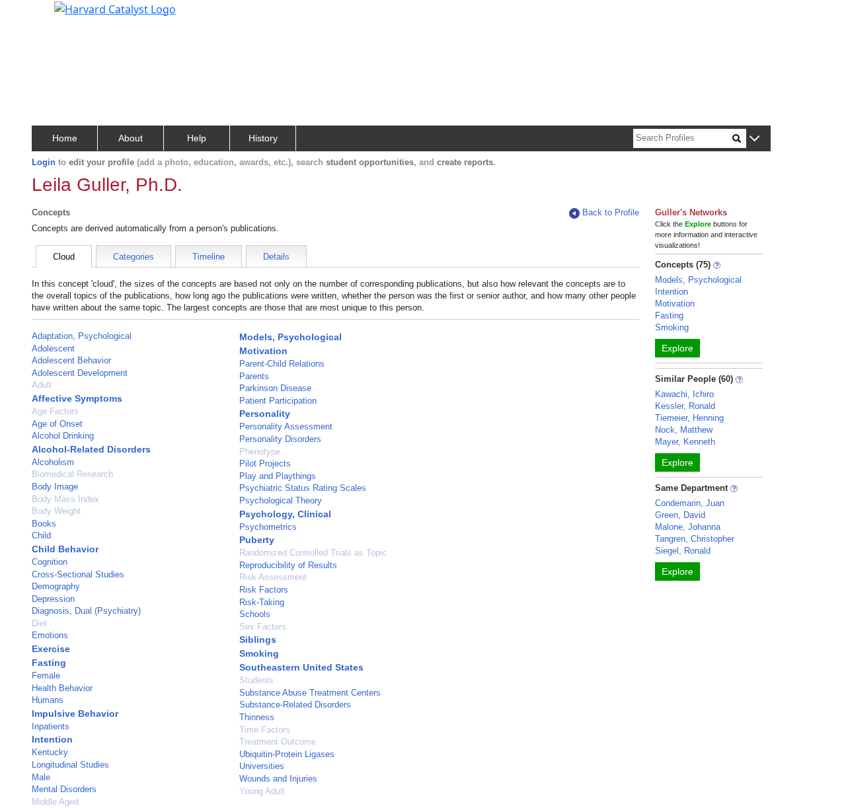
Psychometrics (268, 527)
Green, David (680, 515)
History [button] (263, 138)
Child (41, 535)
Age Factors (55, 411)
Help (196, 138)
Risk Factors (263, 590)
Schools (254, 614)
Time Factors (264, 730)
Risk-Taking (261, 602)
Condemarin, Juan (689, 503)
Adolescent (53, 348)
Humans (47, 700)
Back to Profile (610, 212)
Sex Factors (262, 627)
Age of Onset (57, 424)
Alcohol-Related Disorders (91, 449)
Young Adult (262, 791)
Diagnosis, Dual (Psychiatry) (86, 611)
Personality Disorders (280, 439)
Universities (261, 766)
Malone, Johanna (687, 527)
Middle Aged (55, 802)
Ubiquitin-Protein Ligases (286, 754)
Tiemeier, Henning (689, 418)
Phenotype (259, 452)
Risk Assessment (273, 577)
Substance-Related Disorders (295, 705)
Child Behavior (65, 549)
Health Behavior (62, 688)
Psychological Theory (280, 500)
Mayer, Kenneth (685, 442)
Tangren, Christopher (694, 539)
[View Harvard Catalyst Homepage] (115, 8)
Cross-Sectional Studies (78, 574)
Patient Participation (278, 401)
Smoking (259, 653)
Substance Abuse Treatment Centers (310, 693)
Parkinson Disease (275, 388)
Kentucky (50, 752)
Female (46, 675)
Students (256, 680)
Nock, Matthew (683, 430)
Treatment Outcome (277, 742)
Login (44, 162)
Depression (53, 599)
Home (64, 138)
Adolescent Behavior (71, 360)
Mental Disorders (64, 789)
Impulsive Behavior (75, 713)
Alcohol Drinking (63, 436)
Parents (254, 376)
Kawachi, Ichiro (684, 394)
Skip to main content (55, 16)
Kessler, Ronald (685, 406)
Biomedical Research (72, 474)
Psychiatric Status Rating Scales (302, 488)
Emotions (50, 635)
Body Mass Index (65, 499)
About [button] (130, 138)
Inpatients (50, 726)
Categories (133, 257)
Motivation (263, 351)
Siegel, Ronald (683, 551)
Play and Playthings (277, 476)
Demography (56, 586)
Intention (52, 739)
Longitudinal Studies (70, 765)
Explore (677, 348)
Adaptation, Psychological (82, 336)
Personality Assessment (285, 426)
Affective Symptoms (77, 398)
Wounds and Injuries (278, 779)
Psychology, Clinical (285, 514)
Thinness (256, 717)
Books (44, 524)
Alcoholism (53, 462)
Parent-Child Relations (282, 364)
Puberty (256, 539)
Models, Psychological (290, 337)
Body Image (55, 487)
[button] (754, 139)
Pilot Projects (265, 463)
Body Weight (56, 511)
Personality (264, 413)
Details (276, 257)
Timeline (208, 257)
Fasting (49, 662)
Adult (42, 385)
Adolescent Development (80, 373)
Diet (39, 623)
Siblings (257, 639)
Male (41, 777)
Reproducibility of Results (288, 565)
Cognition (49, 562)
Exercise (51, 648)
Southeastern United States (301, 667)
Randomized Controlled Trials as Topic (313, 553)
